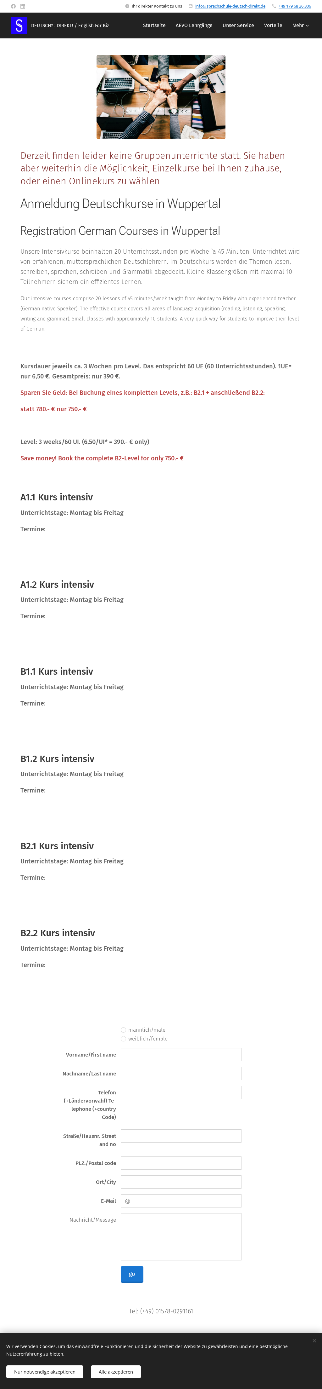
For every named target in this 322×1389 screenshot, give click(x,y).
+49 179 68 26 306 (295, 6)
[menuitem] (156, 25)
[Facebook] (13, 6)
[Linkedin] (23, 6)
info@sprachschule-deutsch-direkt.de (230, 6)
